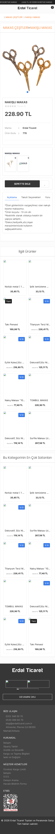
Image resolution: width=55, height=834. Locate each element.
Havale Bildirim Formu (15, 783)
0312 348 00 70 (14, 716)
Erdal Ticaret (29, 128)
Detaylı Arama (10, 780)
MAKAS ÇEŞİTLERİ (14, 17)
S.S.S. (6, 776)
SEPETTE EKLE (22, 183)
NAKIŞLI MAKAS (32, 17)
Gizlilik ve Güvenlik (13, 750)
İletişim (7, 742)
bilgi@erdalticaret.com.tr (18, 723)
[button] (27, 92)
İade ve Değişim (11, 757)
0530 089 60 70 (14, 720)
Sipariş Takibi (10, 746)
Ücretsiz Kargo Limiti (14, 769)
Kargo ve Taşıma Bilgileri (16, 753)
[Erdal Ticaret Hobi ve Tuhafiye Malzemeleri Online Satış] (27, 8)
